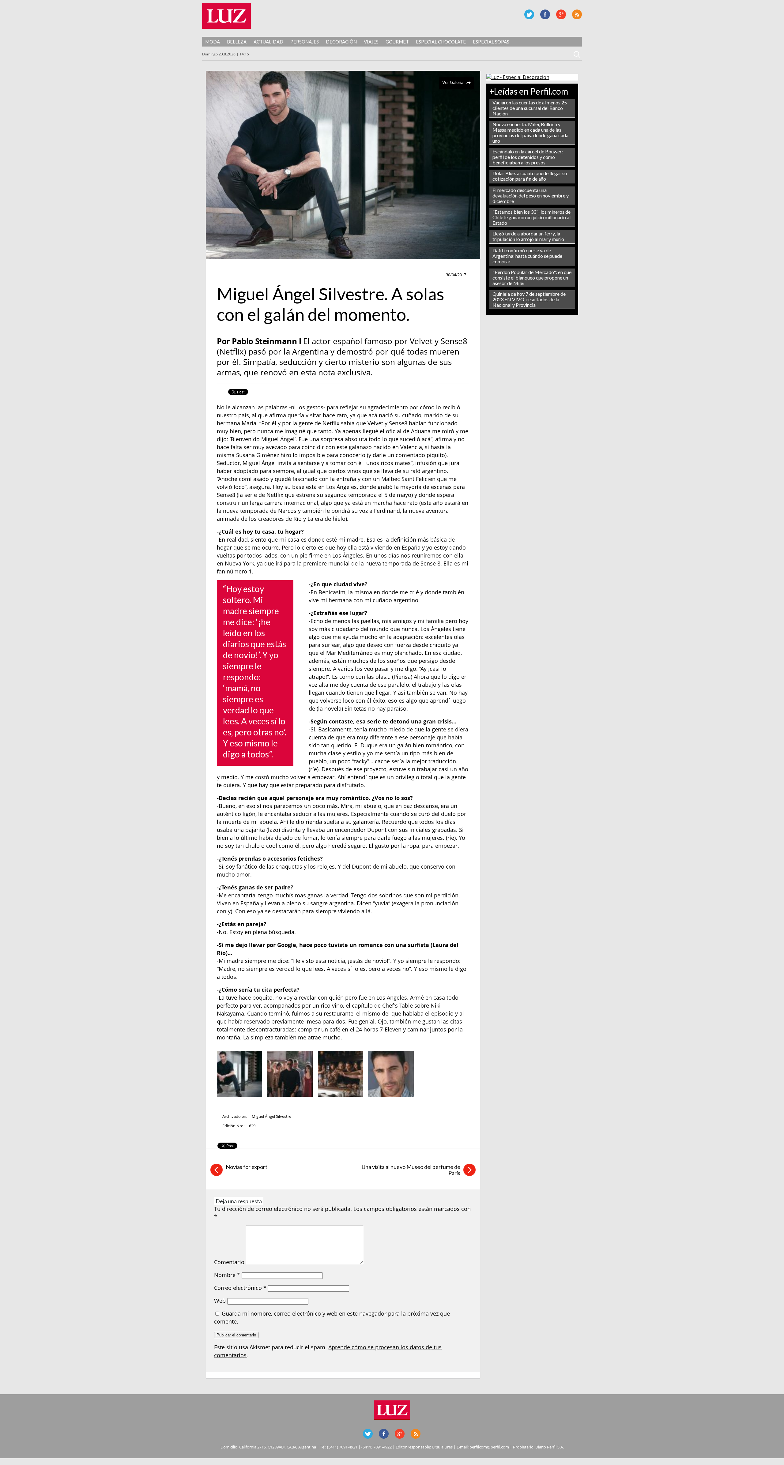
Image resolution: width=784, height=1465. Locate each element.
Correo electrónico (240, 1287)
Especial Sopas (491, 41)
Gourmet (397, 41)
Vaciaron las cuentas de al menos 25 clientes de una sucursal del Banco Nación (529, 108)
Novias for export (246, 1166)
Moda (212, 41)
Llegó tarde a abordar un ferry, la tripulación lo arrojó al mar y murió (528, 236)
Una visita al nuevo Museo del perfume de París (411, 1169)
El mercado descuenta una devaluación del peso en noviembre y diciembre (530, 195)
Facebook (545, 14)
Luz (226, 16)
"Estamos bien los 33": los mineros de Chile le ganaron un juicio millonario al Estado (531, 217)
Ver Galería (452, 82)
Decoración (341, 41)
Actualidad (268, 41)
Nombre (227, 1275)
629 (252, 1126)
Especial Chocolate (441, 41)
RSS (577, 14)
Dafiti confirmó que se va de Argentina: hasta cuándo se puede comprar (527, 255)
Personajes (304, 41)
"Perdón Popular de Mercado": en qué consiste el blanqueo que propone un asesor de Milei (531, 277)
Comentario (229, 1262)
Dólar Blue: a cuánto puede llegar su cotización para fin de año (529, 176)
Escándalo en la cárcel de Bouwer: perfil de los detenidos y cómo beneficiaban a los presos (527, 156)
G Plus (561, 14)
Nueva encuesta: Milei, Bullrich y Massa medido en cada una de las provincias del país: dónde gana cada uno (530, 132)
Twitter (529, 14)
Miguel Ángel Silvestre (271, 1116)
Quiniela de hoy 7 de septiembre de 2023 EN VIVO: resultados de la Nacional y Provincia (529, 299)
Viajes (371, 41)
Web (220, 1300)
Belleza (237, 41)
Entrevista (230, 275)
